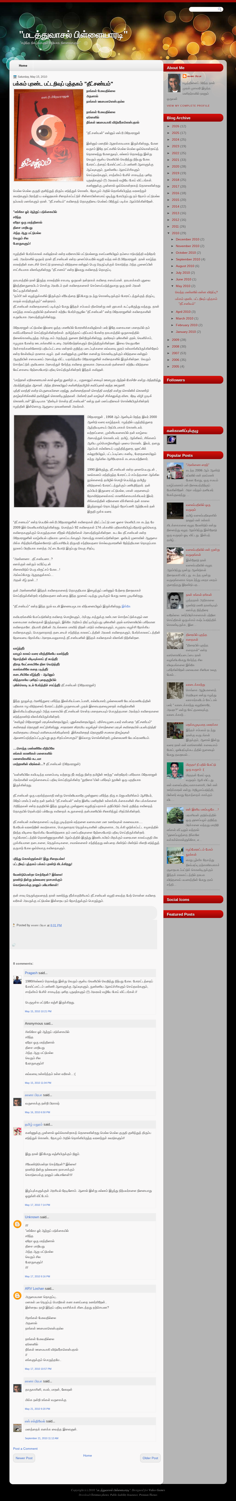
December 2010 (187, 239)
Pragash (31, 973)
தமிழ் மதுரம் (34, 1124)
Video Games (157, 1490)
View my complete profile (188, 105)
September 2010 (188, 259)
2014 (175, 206)
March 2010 (184, 318)
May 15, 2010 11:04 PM (38, 1082)
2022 (175, 153)
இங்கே (126, 606)
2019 (175, 173)
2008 (175, 346)
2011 (175, 226)
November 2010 (187, 246)
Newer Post (24, 1458)
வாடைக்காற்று (195, 684)
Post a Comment (25, 1448)
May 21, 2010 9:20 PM (37, 1408)
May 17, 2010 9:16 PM (37, 1276)
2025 (175, 133)
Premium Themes (148, 1494)
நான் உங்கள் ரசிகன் (199, 595)
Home (23, 65)
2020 (175, 166)
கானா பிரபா (33, 1095)
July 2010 (183, 272)
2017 (175, 186)
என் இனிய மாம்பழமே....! (202, 809)
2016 (175, 193)
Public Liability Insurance (124, 1494)
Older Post (150, 1458)
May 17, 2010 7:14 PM (37, 1205)
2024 (175, 139)
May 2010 (183, 286)
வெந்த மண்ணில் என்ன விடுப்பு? (196, 292)
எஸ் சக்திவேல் (35, 1421)
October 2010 (186, 252)
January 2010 (186, 332)
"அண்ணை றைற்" (197, 465)
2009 (175, 340)
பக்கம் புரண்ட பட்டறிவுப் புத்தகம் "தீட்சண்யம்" (63, 84)
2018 (175, 180)
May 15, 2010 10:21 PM (38, 1011)
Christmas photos (100, 1494)
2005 (175, 366)
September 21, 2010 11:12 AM (41, 1438)
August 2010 (185, 266)
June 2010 (183, 279)
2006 (175, 360)
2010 (175, 233)
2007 (175, 353)
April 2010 (183, 312)
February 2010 (187, 325)
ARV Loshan (34, 1288)
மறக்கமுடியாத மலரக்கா (202, 724)
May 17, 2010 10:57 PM (38, 1368)
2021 (175, 160)
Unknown (32, 1217)
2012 (175, 220)
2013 (175, 213)
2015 (175, 200)
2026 (175, 126)
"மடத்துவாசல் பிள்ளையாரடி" (73, 34)
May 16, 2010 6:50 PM (37, 1112)
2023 (175, 146)
